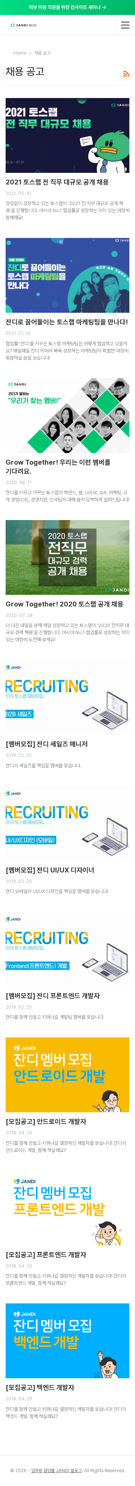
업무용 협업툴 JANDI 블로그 (56, 1470)
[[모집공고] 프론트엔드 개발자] (67, 1208)
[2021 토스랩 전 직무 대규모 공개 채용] (67, 135)
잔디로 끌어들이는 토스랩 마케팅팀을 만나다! (67, 322)
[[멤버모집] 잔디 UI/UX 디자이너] (67, 823)
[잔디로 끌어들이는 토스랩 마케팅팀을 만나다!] (67, 275)
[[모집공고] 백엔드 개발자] (67, 1340)
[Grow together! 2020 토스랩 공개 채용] (67, 557)
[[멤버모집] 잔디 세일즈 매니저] (67, 697)
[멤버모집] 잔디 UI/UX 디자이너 (50, 870)
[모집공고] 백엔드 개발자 (40, 1387)
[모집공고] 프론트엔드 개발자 (46, 1255)
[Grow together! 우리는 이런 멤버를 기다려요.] (67, 415)
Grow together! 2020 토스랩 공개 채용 (64, 604)
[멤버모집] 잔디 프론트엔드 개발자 (53, 996)
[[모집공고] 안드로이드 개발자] (67, 1074)
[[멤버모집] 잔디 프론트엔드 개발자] (67, 949)
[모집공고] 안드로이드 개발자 (46, 1121)
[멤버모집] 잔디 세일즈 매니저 (47, 744)
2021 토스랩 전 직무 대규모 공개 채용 (57, 182)
